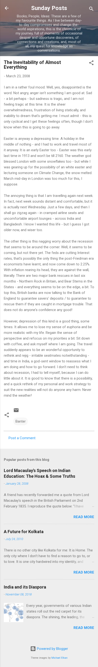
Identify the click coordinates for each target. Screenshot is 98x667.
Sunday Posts (49, 8)
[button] (91, 63)
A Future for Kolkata (24, 531)
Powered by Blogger (52, 649)
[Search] (91, 9)
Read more (84, 517)
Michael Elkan (59, 657)
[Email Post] (16, 412)
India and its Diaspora (25, 586)
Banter (20, 421)
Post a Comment (22, 438)
